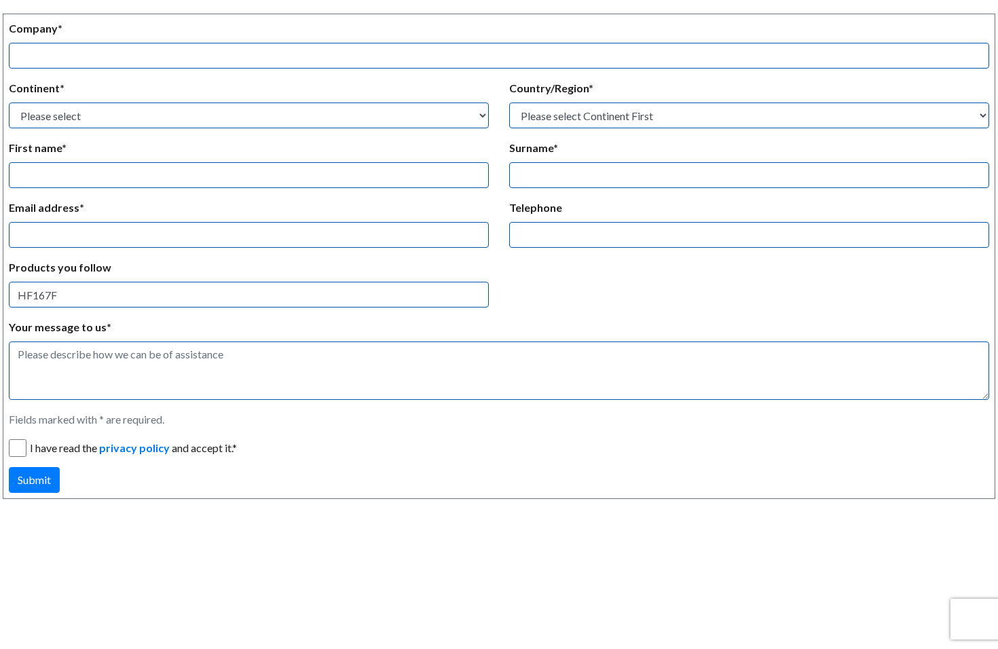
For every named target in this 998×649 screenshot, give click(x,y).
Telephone (535, 207)
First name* (38, 147)
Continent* (36, 87)
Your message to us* (60, 326)
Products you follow (60, 267)
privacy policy (134, 447)
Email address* (46, 207)
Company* (35, 28)
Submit (34, 479)
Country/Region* (551, 87)
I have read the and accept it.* (133, 447)
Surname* (533, 147)
